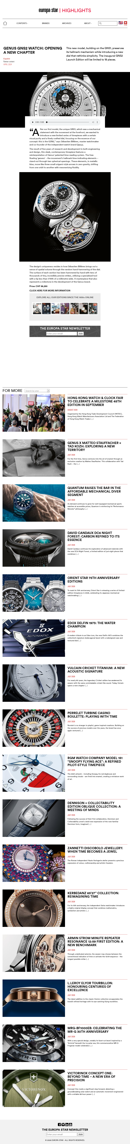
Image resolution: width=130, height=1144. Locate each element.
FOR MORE (12, 390)
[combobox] (37, 390)
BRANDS (46, 23)
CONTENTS (22, 23)
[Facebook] (59, 1124)
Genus (80, 144)
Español (6, 59)
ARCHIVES (66, 23)
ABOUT (87, 23)
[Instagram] (63, 1124)
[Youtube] (70, 1124)
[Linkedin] (66, 1124)
